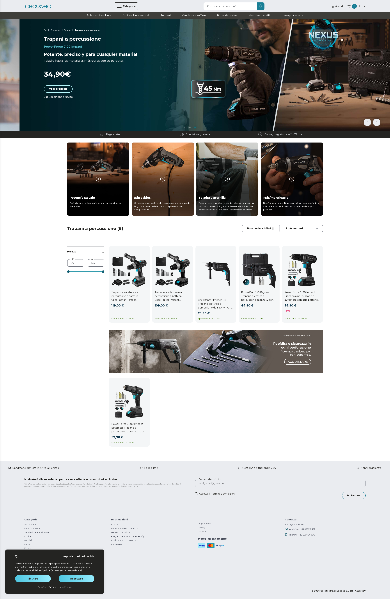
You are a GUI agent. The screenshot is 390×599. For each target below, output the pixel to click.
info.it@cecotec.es (294, 524)
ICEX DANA (116, 544)
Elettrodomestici (32, 528)
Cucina (27, 536)
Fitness (27, 548)
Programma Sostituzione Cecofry (127, 536)
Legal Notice (204, 523)
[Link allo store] (37, 6)
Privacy (201, 527)
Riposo (27, 544)
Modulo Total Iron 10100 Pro (124, 540)
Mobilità (28, 540)
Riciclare (202, 531)
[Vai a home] (25, 30)
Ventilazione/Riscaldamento (38, 532)
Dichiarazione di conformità (124, 528)
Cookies (115, 524)
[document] (303, 228)
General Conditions (120, 532)
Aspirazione (30, 524)
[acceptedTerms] (196, 493)
